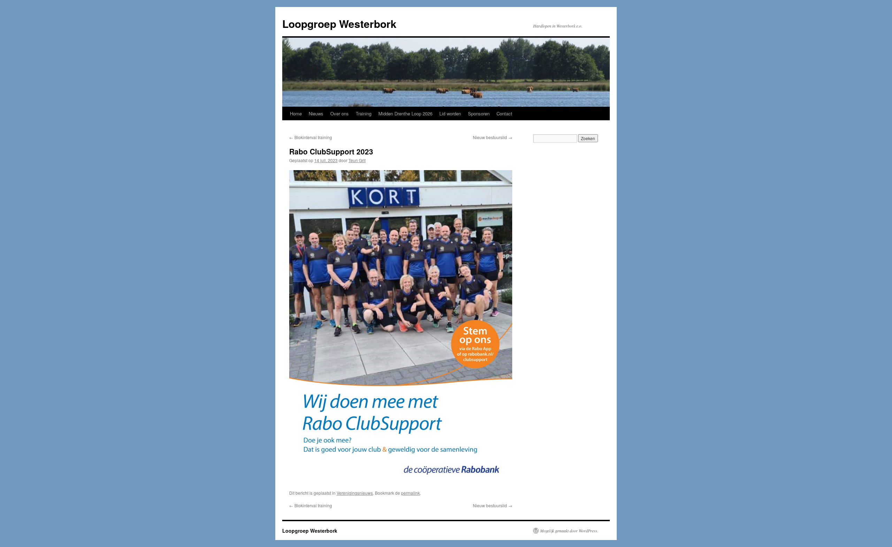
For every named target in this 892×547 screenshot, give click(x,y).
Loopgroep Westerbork (339, 23)
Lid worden (450, 113)
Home (296, 113)
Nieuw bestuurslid (492, 137)
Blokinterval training (310, 137)
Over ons (339, 113)
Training (363, 113)
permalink (410, 493)
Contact (504, 113)
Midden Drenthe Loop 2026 (405, 113)
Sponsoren (479, 113)
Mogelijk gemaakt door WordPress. (569, 530)
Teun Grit (357, 160)
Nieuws (316, 113)
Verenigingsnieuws (355, 493)
